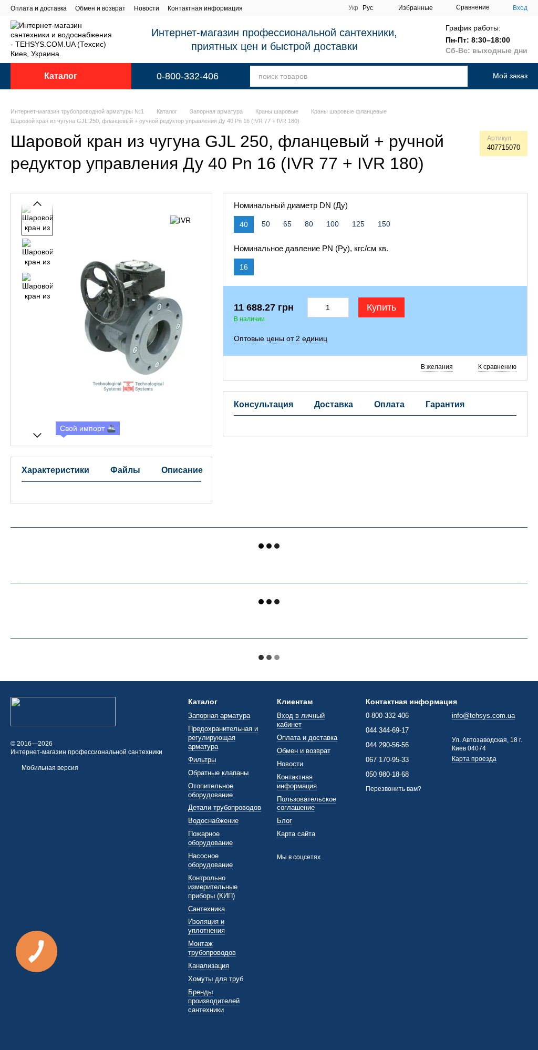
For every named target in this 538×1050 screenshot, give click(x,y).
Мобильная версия (49, 767)
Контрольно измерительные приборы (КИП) (212, 887)
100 (332, 224)
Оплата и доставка (39, 8)
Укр (353, 8)
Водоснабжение (213, 821)
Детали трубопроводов (224, 807)
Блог (284, 821)
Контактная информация (205, 8)
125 (358, 224)
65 (287, 224)
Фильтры (202, 760)
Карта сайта (296, 834)
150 (384, 224)
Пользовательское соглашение (306, 803)
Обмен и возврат (100, 8)
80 (309, 224)
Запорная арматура (219, 715)
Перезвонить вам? (393, 788)
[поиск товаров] (452, 76)
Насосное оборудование (210, 860)
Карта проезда (474, 759)
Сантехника (206, 909)
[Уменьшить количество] (313, 307)
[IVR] (180, 219)
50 (266, 224)
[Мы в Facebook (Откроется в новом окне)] (333, 8)
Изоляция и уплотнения (206, 926)
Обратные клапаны (218, 773)
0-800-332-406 (188, 76)
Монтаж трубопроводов (212, 948)
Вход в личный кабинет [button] (301, 720)
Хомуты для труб (215, 979)
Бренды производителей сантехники (214, 1001)
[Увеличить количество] (342, 307)
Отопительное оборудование (210, 790)
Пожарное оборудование (210, 838)
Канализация (208, 966)
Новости (146, 8)
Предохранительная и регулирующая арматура (223, 737)
